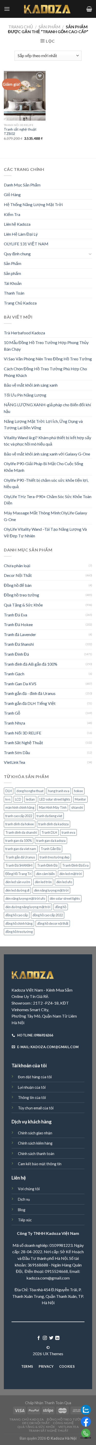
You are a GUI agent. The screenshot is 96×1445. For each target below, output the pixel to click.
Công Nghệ (63, 1423)
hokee (78, 791)
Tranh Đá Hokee (18, 624)
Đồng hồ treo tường (21, 594)
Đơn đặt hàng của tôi (35, 1077)
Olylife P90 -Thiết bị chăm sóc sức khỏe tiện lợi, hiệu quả (46, 483)
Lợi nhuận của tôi (32, 1087)
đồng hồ (60, 907)
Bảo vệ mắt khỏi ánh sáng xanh (31, 385)
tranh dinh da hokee (19, 824)
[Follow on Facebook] (39, 1338)
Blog (21, 1210)
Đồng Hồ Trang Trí (18, 874)
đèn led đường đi (17, 890)
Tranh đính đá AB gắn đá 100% (30, 664)
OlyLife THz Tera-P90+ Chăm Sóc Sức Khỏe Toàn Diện (47, 499)
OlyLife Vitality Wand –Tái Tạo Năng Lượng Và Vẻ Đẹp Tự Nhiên (45, 532)
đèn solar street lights (65, 898)
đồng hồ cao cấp (16, 915)
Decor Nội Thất (18, 575)
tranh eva (68, 832)
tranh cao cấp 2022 (18, 816)
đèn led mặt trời (70, 874)
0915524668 (56, 1271)
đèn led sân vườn (17, 882)
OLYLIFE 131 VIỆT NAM (26, 243)
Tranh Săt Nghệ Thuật (23, 742)
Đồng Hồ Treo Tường (66, 1419)
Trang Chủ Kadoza (20, 302)
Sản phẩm (12, 273)
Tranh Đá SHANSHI (19, 865)
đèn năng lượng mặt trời (51, 890)
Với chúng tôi (29, 1189)
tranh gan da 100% (18, 841)
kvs (7, 799)
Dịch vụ (24, 1199)
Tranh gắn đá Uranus (20, 857)
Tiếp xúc (25, 1220)
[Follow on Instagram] (45, 1338)
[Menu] (7, 9)
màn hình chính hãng (19, 807)
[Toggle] (90, 254)
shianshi (77, 807)
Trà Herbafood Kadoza (24, 332)
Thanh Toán (14, 292)
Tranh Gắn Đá (51, 849)
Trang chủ (20, 26)
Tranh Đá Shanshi (19, 644)
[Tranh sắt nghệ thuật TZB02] (25, 96)
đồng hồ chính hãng (19, 923)
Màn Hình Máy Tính (53, 807)
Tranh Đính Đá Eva (75, 865)
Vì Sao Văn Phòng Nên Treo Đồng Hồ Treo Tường (48, 358)
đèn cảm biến (45, 874)
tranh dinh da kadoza (53, 824)
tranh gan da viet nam (20, 849)
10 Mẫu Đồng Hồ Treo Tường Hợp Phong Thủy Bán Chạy (46, 345)
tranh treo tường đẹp (54, 857)
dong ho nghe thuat (30, 791)
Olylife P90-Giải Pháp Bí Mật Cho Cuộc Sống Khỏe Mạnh (43, 467)
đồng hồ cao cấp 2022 (48, 915)
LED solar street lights (54, 799)
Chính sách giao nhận (35, 1133)
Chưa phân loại (17, 565)
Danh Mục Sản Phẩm (22, 184)
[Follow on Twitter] (51, 1338)
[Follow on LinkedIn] (57, 1338)
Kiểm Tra (12, 214)
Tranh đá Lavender (20, 634)
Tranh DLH (49, 832)
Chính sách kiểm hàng (35, 1143)
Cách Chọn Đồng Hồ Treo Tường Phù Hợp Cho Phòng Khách (45, 372)
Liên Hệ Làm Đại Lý (21, 234)
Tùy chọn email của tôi (36, 1108)
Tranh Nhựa (14, 722)
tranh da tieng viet (49, 816)
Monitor (80, 799)
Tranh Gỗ (12, 713)
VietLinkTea (14, 762)
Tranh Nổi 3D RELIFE (22, 732)
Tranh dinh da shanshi (21, 832)
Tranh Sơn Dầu (17, 752)
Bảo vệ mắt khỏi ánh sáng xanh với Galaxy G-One (47, 453)
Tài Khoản (13, 283)
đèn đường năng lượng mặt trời (27, 907)
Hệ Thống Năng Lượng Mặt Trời (33, 204)
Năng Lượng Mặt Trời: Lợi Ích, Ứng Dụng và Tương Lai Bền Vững (43, 424)
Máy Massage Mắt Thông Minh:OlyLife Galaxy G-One (45, 516)
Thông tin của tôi (32, 1097)
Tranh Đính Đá (16, 654)
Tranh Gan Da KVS (20, 683)
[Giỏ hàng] (89, 9)
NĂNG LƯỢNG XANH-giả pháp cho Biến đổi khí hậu (47, 408)
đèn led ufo (64, 882)
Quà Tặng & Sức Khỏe (23, 604)
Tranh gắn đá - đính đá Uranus (30, 693)
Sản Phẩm (49, 26)
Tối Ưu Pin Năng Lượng (25, 394)
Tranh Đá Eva (15, 614)
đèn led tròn (43, 882)
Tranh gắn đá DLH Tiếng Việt (30, 703)
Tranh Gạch (14, 673)
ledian (30, 799)
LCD (18, 799)
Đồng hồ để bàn (17, 585)
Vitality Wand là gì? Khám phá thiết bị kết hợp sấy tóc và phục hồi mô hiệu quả (47, 441)
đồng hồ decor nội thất (52, 923)
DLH (8, 791)
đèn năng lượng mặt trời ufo (25, 898)
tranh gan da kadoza (51, 841)
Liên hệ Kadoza (17, 224)
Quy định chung (17, 253)
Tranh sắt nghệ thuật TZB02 (20, 131)
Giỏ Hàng (12, 194)
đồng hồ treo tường (19, 932)
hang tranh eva (58, 791)
